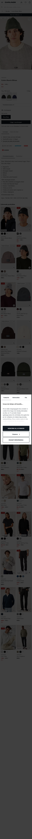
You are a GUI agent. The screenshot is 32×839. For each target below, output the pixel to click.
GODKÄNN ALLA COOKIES (16, 428)
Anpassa (15, 434)
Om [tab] (26, 397)
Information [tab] (16, 397)
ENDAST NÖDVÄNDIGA (16, 440)
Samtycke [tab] (6, 397)
